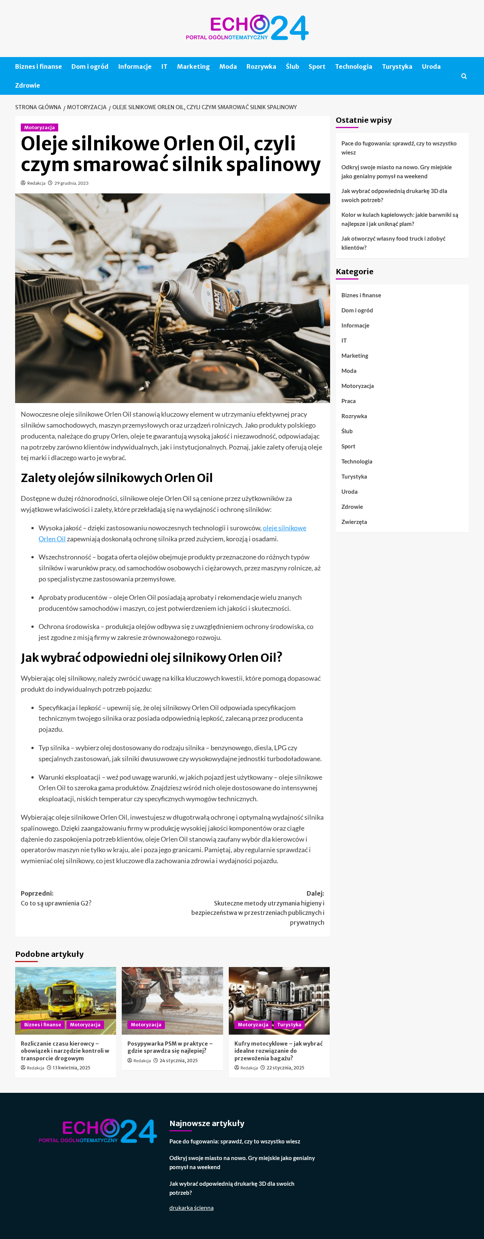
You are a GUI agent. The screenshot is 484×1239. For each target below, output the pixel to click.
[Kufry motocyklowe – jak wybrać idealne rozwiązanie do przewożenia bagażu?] (279, 1000)
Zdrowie (27, 85)
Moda (228, 66)
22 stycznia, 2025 (285, 1068)
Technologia (353, 66)
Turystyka (397, 66)
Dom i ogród (90, 66)
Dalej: (257, 908)
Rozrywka (261, 66)
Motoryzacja (39, 127)
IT (164, 66)
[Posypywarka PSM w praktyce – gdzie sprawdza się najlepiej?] (172, 1000)
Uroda (431, 66)
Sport (317, 66)
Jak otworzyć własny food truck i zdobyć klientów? (393, 243)
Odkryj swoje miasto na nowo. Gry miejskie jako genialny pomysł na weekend (396, 171)
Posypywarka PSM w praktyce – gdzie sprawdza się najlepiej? (170, 1047)
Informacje (135, 66)
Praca (348, 400)
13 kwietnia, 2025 (71, 1068)
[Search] (464, 76)
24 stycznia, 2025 (179, 1060)
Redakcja (36, 183)
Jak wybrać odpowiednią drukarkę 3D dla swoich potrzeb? (394, 195)
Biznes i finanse (38, 66)
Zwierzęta (354, 521)
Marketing (193, 66)
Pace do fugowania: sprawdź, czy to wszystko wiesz (399, 148)
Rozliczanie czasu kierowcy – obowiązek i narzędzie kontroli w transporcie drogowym (65, 1051)
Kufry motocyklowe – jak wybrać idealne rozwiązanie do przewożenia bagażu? (278, 1051)
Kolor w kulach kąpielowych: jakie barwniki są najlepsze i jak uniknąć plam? (399, 219)
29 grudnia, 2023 (71, 183)
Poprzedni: (56, 898)
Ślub (292, 66)
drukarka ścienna (191, 1207)
